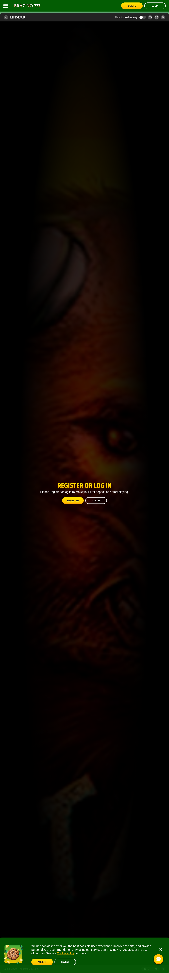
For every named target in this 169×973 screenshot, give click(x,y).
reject (65, 961)
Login (155, 5)
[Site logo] (27, 5)
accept (42, 961)
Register (132, 5)
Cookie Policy (65, 953)
